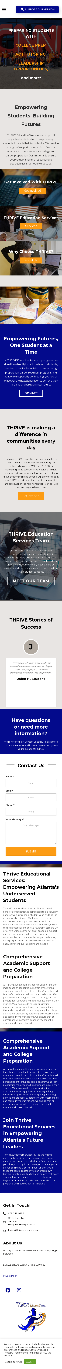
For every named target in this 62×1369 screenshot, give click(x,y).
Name (9, 776)
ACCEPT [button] (30, 1361)
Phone (9, 805)
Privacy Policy (10, 1275)
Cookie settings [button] (13, 1361)
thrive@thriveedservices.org (23, 1230)
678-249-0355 (16, 1213)
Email (9, 790)
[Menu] (4, 9)
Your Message (14, 819)
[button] (32, 191)
